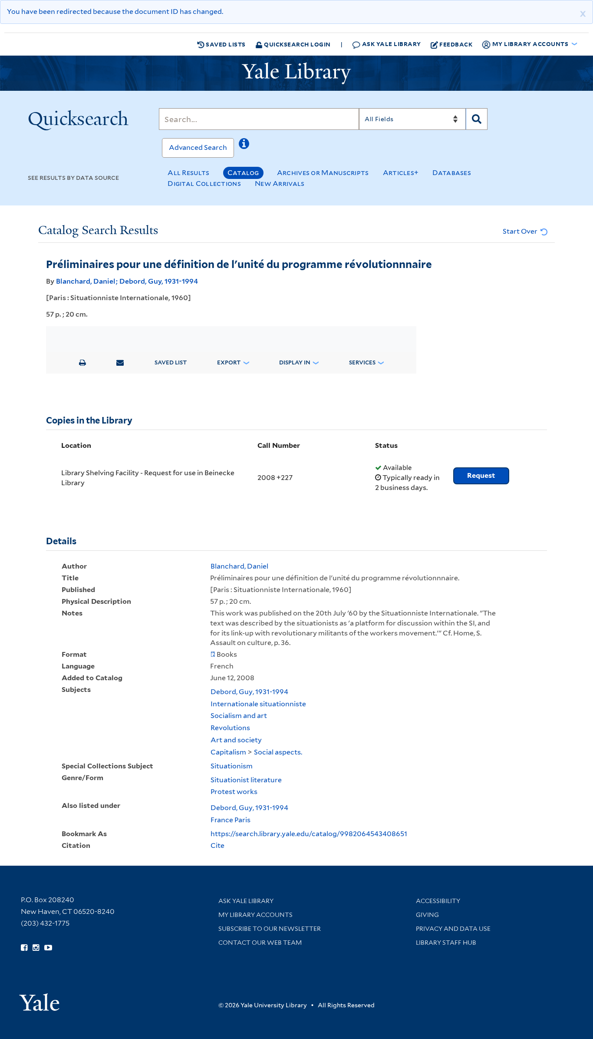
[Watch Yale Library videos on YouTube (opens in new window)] (48, 948)
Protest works (234, 792)
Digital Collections (204, 183)
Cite (217, 845)
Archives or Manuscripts (323, 173)
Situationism (232, 766)
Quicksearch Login (297, 44)
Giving (427, 914)
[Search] (477, 119)
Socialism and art (239, 715)
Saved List (171, 362)
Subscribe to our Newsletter (269, 928)
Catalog (243, 173)
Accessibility (438, 900)
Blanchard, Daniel (85, 281)
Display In (294, 362)
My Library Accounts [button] (530, 44)
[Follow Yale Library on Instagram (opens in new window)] (36, 948)
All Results (188, 173)
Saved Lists (225, 44)
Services (362, 362)
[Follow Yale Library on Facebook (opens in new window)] (24, 948)
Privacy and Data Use (453, 928)
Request (481, 475)
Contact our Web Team (260, 942)
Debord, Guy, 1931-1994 (158, 281)
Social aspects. (278, 752)
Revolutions (230, 728)
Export (228, 362)
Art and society (236, 740)
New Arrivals (280, 183)
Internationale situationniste (258, 704)
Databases (451, 173)
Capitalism (228, 752)
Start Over (521, 231)
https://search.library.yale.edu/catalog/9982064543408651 (309, 834)
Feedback (455, 44)
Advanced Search (198, 147)
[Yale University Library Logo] (296, 73)
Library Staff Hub (446, 942)
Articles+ (401, 173)
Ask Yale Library (390, 44)
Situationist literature (246, 780)
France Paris (230, 820)
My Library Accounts (255, 914)
